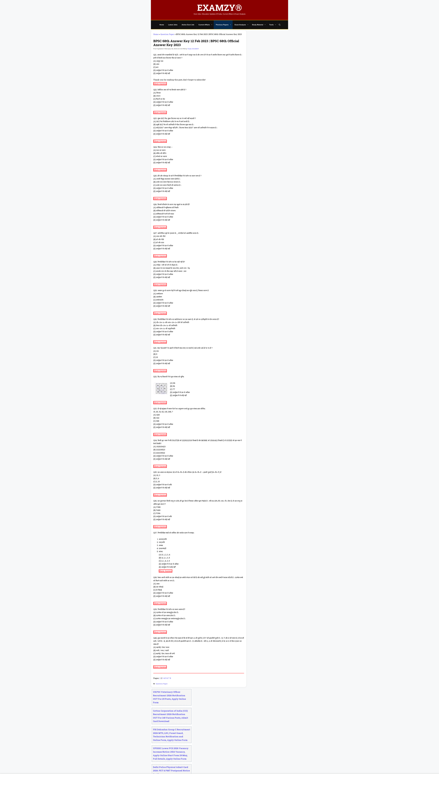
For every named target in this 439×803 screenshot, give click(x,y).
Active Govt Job (188, 25)
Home (161, 25)
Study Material (257, 25)
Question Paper (167, 34)
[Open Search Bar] (280, 25)
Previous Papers (222, 25)
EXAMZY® (219, 7)
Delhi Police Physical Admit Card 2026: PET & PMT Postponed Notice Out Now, (171, 770)
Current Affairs (204, 25)
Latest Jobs (172, 25)
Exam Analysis (240, 25)
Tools (271, 25)
